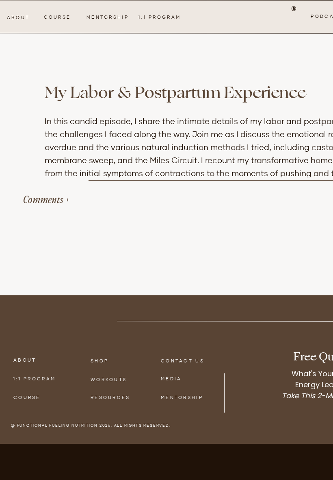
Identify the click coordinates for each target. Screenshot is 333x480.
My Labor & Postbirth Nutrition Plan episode (172, 375)
